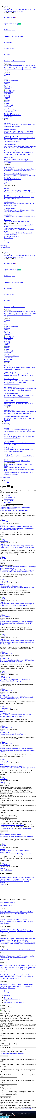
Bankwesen (3, 956)
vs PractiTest (9, 67)
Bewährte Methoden (16, 526)
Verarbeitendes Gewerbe (26, 956)
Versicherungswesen (13, 956)
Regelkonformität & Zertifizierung (14, 1002)
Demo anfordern (8, 116)
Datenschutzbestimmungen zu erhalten (12, 825)
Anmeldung (3, 246)
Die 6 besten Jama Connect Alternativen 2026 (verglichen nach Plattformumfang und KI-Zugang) (17, 660)
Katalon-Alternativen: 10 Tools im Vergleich (13, 734)
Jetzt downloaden (5, 1097)
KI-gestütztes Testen (10, 495)
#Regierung (3, 568)
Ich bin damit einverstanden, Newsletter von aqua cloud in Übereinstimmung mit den (16, 1051)
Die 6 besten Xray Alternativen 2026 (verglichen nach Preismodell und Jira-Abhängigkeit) (15, 680)
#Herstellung (23, 566)
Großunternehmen (5, 950)
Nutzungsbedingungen (25, 828)
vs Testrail (21, 65)
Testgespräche (4, 882)
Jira (1, 975)
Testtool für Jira (4, 913)
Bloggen (2, 984)
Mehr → (2, 525)
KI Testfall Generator (6, 920)
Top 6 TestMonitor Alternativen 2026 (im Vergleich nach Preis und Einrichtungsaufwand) (16, 697)
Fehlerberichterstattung (28, 943)
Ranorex (18, 976)
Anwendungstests (5, 942)
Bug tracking (21, 942)
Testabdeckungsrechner (7, 921)
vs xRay (29, 67)
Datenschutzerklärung (7, 828)
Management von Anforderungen (9, 940)
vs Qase (28, 967)
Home (2, 884)
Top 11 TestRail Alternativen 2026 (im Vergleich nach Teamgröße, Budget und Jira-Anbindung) (15, 715)
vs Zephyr (30, 65)
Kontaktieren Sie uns (6, 905)
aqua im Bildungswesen (15, 986)
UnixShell (8, 976)
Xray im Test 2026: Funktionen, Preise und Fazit (14, 605)
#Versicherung (15, 566)
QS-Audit (15, 850)
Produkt (6, 6)
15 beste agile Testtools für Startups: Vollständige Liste (16, 571)
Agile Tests (29, 912)
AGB (5, 997)
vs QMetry (22, 69)
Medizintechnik (4, 959)
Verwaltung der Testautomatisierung (10, 943)
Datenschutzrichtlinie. (27, 1109)
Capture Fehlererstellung (17, 938)
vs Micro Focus (10, 65)
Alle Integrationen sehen (11, 113)
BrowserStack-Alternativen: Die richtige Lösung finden (16, 854)
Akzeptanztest (24, 940)
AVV (5, 1000)
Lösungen (7, 118)
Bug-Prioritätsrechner (20, 921)
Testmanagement (8, 499)
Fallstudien (23, 912)
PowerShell (22, 975)
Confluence (10, 975)
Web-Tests (14, 942)
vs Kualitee (20, 67)
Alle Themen (8, 502)
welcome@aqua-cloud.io (7, 902)
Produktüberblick (5, 912)
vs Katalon (28, 969)
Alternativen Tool (5, 658)
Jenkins (4, 975)
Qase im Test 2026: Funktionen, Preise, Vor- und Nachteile (17, 547)
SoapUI (14, 976)
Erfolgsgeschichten (27, 984)
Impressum (7, 995)
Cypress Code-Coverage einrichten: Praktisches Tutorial (16, 836)
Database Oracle (26, 976)
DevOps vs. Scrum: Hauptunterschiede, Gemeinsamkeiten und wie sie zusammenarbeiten (17, 528)
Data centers (11, 988)
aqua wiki (8, 984)
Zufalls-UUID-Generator (20, 920)
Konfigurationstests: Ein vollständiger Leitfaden (14, 510)
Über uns (12, 913)
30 (6, 870)
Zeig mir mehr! (4, 1117)
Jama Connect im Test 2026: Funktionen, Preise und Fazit (17, 587)
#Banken (2, 566)
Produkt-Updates (9, 500)
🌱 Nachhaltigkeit (28, 986)
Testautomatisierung (9, 497)
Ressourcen (7, 184)
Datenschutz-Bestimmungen (12, 999)
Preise (5, 182)
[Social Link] (4, 892)
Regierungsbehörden (6, 957)
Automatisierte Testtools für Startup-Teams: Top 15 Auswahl (17, 768)
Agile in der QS (4, 526)
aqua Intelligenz (4, 938)
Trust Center (3, 988)
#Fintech (8, 566)
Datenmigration (14, 912)
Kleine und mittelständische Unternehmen (23, 950)
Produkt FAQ (4, 986)
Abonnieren (4, 831)
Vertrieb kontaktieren (21, 913)
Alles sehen (15, 978)
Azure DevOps (7, 978)
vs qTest (13, 69)
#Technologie (32, 566)
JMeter (16, 975)
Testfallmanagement (30, 938)
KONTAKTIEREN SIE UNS (12, 115)
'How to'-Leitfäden (16, 879)
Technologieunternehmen (19, 957)
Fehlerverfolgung (30, 942)
